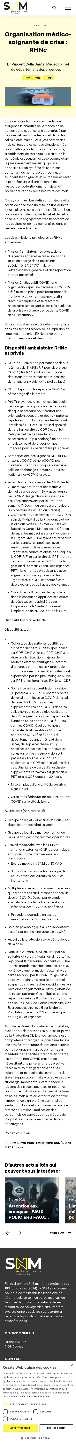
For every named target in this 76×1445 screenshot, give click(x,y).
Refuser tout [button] (56, 1428)
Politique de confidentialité (35, 1396)
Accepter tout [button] (20, 1428)
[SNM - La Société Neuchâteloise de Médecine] (15, 8)
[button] (7, 1233)
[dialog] (38, 1403)
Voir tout (58, 1232)
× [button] (71, 1365)
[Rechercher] (54, 7)
